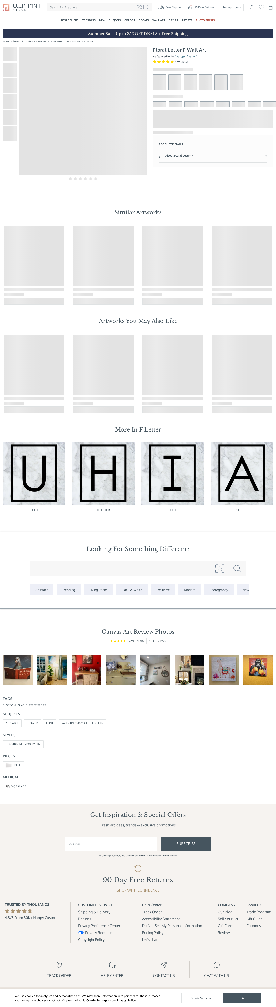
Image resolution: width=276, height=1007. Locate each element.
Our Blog (225, 911)
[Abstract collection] (41, 589)
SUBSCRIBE (186, 843)
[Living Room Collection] (98, 589)
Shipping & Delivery (94, 911)
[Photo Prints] (246, 589)
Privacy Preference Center (99, 925)
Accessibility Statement (161, 918)
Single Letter (73, 41)
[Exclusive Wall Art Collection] (163, 589)
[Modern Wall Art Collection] (189, 589)
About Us (253, 904)
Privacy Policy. (169, 855)
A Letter (242, 510)
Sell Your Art (228, 918)
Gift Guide (254, 918)
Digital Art (18, 786)
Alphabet (12, 723)
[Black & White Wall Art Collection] (131, 589)
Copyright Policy (91, 939)
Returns (84, 918)
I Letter (172, 510)
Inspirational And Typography (44, 41)
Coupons (253, 925)
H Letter (103, 510)
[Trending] (68, 589)
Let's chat (149, 939)
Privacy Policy (126, 1000)
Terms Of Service (148, 855)
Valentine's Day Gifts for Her (82, 723)
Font (49, 723)
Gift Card (225, 925)
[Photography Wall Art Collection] (219, 589)
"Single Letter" (186, 56)
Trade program (232, 7)
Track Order (152, 911)
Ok (242, 998)
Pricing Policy (152, 932)
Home (6, 41)
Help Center (152, 904)
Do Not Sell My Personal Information (172, 925)
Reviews (224, 932)
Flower (32, 723)
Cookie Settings (96, 1000)
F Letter (88, 41)
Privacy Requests (99, 932)
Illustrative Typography (23, 744)
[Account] (252, 9)
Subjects (18, 41)
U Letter (34, 510)
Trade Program (258, 911)
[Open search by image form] (139, 7)
